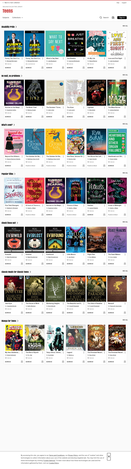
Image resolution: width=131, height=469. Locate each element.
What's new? (7, 124)
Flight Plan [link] (91, 254)
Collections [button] (16, 18)
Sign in (122, 18)
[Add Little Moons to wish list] (83, 264)
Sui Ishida (51, 355)
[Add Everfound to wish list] (63, 264)
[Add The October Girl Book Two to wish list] (42, 166)
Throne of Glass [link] (72, 205)
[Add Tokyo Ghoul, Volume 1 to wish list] (63, 362)
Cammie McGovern (74, 61)
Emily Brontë (51, 306)
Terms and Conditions (57, 455)
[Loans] (113, 18)
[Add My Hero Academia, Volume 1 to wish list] (22, 362)
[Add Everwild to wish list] (22, 264)
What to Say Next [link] (52, 58)
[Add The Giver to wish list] (83, 117)
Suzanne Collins (11, 110)
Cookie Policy (54, 463)
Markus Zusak (32, 110)
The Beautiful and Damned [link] (75, 303)
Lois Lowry (72, 110)
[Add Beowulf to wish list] (125, 313)
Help (118, 3)
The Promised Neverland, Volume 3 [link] (116, 352)
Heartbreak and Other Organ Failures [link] (116, 156)
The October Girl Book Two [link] (34, 156)
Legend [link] (69, 352)
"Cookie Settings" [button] (49, 461)
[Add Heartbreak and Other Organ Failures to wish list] (125, 166)
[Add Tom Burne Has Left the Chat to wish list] (104, 166)
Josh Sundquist (114, 61)
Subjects (6, 18)
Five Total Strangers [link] (12, 205)
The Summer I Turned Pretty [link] (54, 107)
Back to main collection (12, 3)
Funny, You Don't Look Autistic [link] (13, 58)
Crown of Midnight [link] (114, 205)
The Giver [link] (70, 107)
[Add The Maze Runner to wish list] (125, 117)
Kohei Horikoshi (11, 355)
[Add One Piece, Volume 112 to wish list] (83, 166)
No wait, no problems (11, 75)
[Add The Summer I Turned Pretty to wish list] (63, 117)
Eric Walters (92, 257)
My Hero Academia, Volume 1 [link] (13, 352)
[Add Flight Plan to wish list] (104, 264)
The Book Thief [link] (31, 107)
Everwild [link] (8, 254)
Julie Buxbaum (52, 61)
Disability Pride (8, 26)
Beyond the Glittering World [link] (13, 156)
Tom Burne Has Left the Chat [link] (95, 156)
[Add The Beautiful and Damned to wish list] (83, 313)
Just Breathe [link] (71, 58)
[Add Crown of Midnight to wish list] (125, 215)
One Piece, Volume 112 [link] (74, 156)
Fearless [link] (90, 205)
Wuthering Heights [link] (53, 303)
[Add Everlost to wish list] (42, 264)
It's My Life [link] (91, 58)
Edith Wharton (32, 306)
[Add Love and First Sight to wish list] (125, 68)
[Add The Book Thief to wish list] (42, 117)
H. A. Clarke (113, 257)
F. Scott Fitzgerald (74, 306)
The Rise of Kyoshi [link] (32, 352)
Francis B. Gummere (115, 306)
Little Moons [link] (71, 254)
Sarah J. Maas (32, 208)
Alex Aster (92, 110)
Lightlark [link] (91, 107)
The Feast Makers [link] (114, 254)
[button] (104, 18)
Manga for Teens (9, 320)
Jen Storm (72, 257)
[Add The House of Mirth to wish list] (42, 313)
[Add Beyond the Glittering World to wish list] (22, 166)
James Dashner (114, 110)
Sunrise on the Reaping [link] (13, 107)
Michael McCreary (12, 61)
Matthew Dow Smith (33, 159)
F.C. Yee (30, 355)
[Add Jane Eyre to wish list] (22, 313)
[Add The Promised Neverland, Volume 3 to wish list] (125, 362)
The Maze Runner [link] (114, 107)
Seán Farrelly (93, 159)
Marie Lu (71, 355)
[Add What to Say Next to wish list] (63, 68)
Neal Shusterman (12, 257)
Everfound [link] (50, 254)
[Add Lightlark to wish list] (104, 117)
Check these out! (9, 222)
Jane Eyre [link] (8, 303)
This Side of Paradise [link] (95, 303)
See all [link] (125, 26)
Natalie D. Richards (12, 208)
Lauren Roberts (93, 208)
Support (124, 3)
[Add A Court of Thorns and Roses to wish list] (42, 215)
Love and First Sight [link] (115, 58)
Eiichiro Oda (72, 159)
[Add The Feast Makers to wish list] (125, 264)
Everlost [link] (28, 254)
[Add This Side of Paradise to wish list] (104, 313)
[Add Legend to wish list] (83, 362)
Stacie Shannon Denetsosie (14, 159)
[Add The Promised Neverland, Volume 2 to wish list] (104, 362)
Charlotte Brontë (11, 306)
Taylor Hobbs (113, 159)
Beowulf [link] (111, 303)
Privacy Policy (73, 455)
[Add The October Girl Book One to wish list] (63, 166)
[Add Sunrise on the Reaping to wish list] (22, 117)
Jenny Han (51, 110)
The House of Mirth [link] (32, 303)
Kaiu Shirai (92, 355)
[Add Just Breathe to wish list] (83, 68)
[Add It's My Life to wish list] (104, 68)
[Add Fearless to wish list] (104, 215)
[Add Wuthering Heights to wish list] (63, 313)
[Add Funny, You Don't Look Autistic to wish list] (22, 68)
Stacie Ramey (93, 61)
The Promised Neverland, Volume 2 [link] (95, 352)
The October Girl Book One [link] (54, 156)
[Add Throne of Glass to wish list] (83, 215)
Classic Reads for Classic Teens (15, 271)
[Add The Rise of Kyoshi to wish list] (42, 362)
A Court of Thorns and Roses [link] (34, 205)
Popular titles (8, 173)
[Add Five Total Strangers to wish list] (22, 215)
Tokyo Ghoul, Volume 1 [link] (54, 352)
